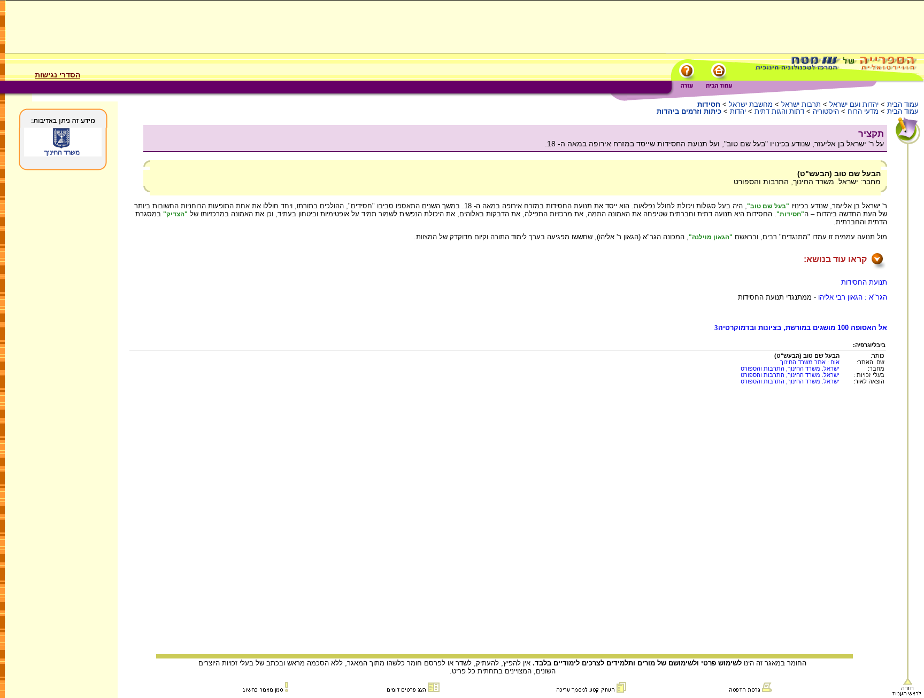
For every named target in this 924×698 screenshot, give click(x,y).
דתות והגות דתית (779, 111)
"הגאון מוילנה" (711, 237)
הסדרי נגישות (57, 74)
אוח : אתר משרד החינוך (810, 362)
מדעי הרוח (863, 111)
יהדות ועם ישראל (854, 104)
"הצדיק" (175, 214)
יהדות (738, 111)
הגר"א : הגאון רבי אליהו (852, 297)
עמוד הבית (903, 104)
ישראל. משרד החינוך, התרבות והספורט (790, 368)
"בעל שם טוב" (768, 206)
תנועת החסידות (864, 282)
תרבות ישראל (801, 104)
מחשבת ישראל (751, 104)
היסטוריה (826, 111)
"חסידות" (790, 214)
